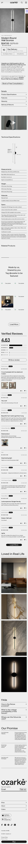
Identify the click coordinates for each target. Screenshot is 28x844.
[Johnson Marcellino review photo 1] (4, 442)
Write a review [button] (14, 360)
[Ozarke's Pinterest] (8, 825)
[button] (5, 45)
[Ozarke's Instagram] (5, 825)
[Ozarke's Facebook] (2, 825)
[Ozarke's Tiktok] (11, 825)
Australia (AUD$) (5, 830)
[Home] (14, 2)
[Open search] (22, 2)
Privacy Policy (4, 837)
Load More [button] (14, 545)
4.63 (5, 339)
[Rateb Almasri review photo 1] (4, 385)
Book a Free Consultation (12, 83)
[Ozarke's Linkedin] (15, 825)
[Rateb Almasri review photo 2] (12, 385)
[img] (4, 369)
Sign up (23, 789)
